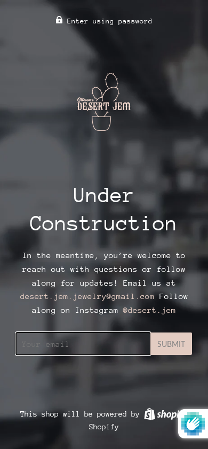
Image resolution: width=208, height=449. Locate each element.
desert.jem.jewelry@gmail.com (87, 296)
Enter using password (108, 21)
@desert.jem (149, 309)
